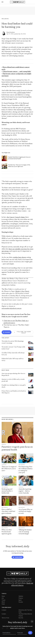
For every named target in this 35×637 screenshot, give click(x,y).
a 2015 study (21, 92)
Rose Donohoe (11, 32)
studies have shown (19, 257)
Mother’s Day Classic (22, 291)
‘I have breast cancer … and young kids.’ (17, 71)
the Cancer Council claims (16, 217)
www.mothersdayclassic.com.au (11, 308)
